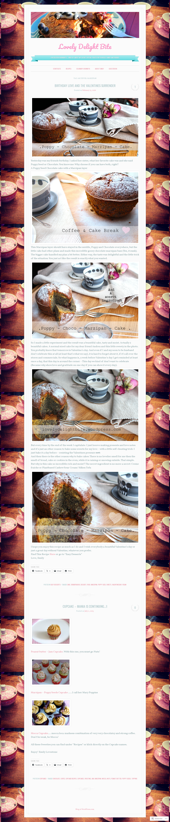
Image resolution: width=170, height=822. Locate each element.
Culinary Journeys (83, 68)
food (88, 584)
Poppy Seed (102, 584)
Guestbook (113, 68)
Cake (68, 584)
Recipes (68, 68)
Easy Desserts (56, 584)
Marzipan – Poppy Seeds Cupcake (49, 692)
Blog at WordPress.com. (85, 809)
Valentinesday (117, 584)
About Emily (99, 68)
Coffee (63, 778)
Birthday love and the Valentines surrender (85, 85)
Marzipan (94, 584)
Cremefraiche (75, 584)
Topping (134, 778)
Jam (93, 778)
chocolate (56, 778)
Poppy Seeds (126, 778)
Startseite (57, 68)
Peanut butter (116, 778)
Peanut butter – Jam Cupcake (47, 652)
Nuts (109, 778)
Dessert (83, 584)
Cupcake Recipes (71, 778)
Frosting (88, 778)
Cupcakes (43, 778)
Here (52, 554)
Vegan (124, 584)
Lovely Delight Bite (85, 46)
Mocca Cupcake (39, 733)
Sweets (108, 584)
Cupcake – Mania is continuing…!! (85, 606)
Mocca (104, 778)
